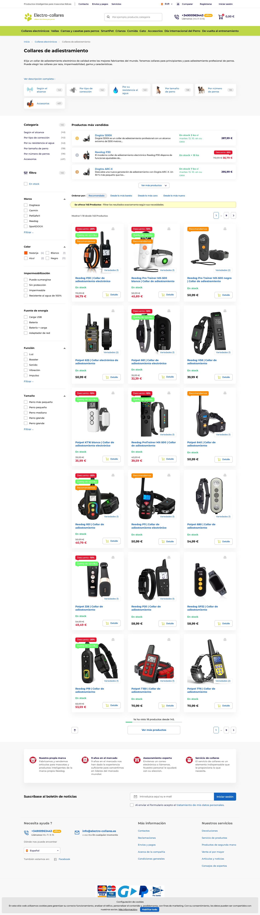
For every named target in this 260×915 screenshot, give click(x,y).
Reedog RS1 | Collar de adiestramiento (89, 526)
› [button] (39, 78)
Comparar (187, 4)
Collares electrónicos (46, 41)
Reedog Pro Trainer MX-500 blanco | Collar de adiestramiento (152, 279)
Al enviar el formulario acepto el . (179, 805)
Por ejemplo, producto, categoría (131, 17)
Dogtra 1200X (103, 135)
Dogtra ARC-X (104, 169)
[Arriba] (75, 730)
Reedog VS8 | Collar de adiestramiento (202, 362)
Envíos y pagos (100, 4)
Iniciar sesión (226, 4)
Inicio (27, 41)
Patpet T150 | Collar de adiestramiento (145, 690)
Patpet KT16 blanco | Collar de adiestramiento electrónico (94, 444)
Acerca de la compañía (151, 851)
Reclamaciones (147, 837)
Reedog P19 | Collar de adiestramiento (89, 690)
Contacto (84, 4)
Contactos (144, 830)
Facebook (64, 859)
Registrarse (206, 4)
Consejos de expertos (214, 865)
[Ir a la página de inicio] (44, 17)
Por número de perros (44, 153)
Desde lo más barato (121, 195)
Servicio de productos (214, 837)
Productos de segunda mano (219, 844)
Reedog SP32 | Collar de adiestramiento (202, 608)
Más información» (128, 909)
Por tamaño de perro (44, 148)
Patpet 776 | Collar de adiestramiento (201, 690)
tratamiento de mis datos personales (200, 805)
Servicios (116, 4)
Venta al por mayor (213, 851)
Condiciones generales (151, 858)
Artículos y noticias (213, 858)
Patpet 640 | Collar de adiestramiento (201, 444)
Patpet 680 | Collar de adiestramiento (201, 526)
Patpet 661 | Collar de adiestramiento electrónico (148, 362)
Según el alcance (44, 132)
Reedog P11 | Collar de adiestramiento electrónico (148, 526)
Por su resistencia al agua (44, 142)
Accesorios (44, 159)
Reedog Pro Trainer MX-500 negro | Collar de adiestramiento (209, 279)
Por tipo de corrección (44, 137)
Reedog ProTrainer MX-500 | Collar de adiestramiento (153, 444)
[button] (154, 185)
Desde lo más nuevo (174, 195)
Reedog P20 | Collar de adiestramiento (146, 608)
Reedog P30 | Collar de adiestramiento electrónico (92, 279)
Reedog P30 (103, 152)
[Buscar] (108, 17)
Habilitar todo (149, 909)
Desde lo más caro (148, 195)
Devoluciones (210, 830)
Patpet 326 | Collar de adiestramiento (89, 608)
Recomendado (97, 195)
